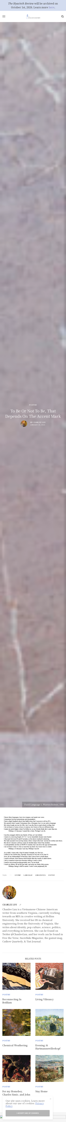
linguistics (40, 875)
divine (18, 875)
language (28, 875)
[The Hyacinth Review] (33, 16)
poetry (51, 875)
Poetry (33, 405)
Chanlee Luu (39, 422)
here (51, 7)
